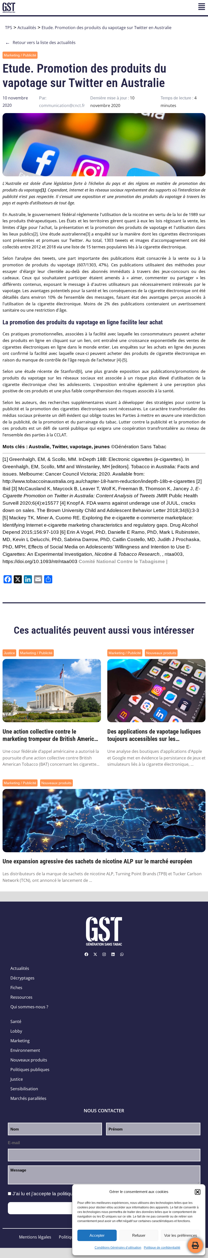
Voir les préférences (180, 1235)
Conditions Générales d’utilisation (118, 1247)
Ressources (21, 997)
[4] (119, 360)
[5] (124, 360)
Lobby (16, 1031)
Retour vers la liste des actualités (40, 42)
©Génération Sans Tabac (138, 446)
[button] (197, 1192)
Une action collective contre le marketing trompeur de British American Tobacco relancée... (51, 735)
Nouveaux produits (161, 653)
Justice (9, 653)
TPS (8, 27)
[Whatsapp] (122, 954)
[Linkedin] (113, 954)
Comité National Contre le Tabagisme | (123, 561)
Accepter (97, 1235)
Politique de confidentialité (162, 1247)
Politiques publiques (29, 1069)
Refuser (138, 1235)
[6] (80, 371)
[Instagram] (104, 954)
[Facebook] (86, 954)
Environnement (25, 1050)
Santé (15, 1021)
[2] (35, 234)
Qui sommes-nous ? (29, 1007)
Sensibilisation (24, 1089)
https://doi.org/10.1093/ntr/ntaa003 (40, 561)
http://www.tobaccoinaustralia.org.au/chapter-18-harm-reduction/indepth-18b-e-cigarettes (99, 481)
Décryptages (22, 978)
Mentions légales (35, 1237)
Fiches (16, 987)
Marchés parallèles (28, 1098)
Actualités (27, 27)
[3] (88, 234)
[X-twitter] (95, 954)
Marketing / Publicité (20, 55)
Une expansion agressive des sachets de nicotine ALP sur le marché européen (97, 861)
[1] (5, 459)
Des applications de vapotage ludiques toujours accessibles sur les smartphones (154, 735)
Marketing (20, 1040)
